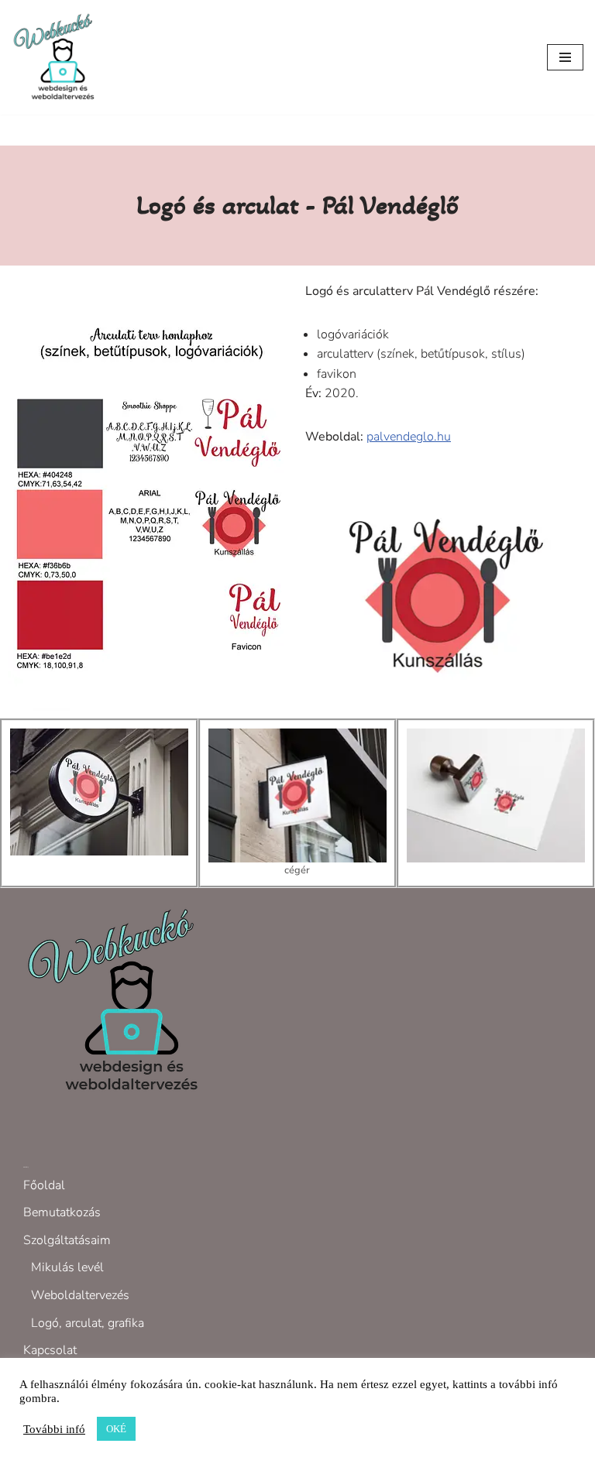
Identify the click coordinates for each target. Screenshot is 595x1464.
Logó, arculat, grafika (87, 1323)
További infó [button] (54, 1429)
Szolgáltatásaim (67, 1240)
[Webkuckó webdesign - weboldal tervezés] (58, 57)
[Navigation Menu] (565, 57)
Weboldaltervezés (80, 1295)
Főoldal (44, 1185)
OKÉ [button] (116, 1429)
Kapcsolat (50, 1350)
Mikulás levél (67, 1267)
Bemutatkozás (62, 1212)
